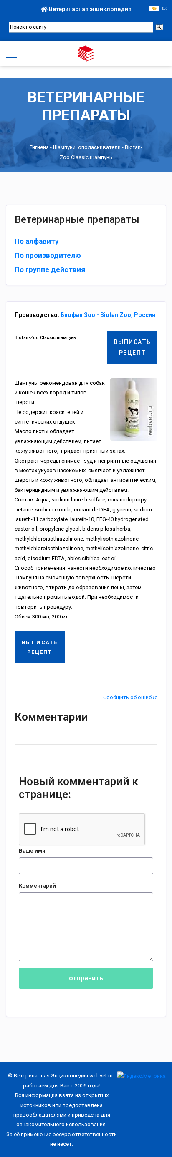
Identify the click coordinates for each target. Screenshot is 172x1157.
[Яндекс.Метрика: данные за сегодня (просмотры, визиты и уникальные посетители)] (141, 1076)
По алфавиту (37, 241)
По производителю (48, 255)
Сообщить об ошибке (130, 697)
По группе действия (50, 269)
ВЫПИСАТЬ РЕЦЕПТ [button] (132, 347)
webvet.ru (101, 1075)
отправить (86, 978)
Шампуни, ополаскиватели (87, 147)
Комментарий (37, 886)
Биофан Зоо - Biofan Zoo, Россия (108, 315)
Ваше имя (32, 851)
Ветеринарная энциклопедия (90, 9)
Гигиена (39, 147)
